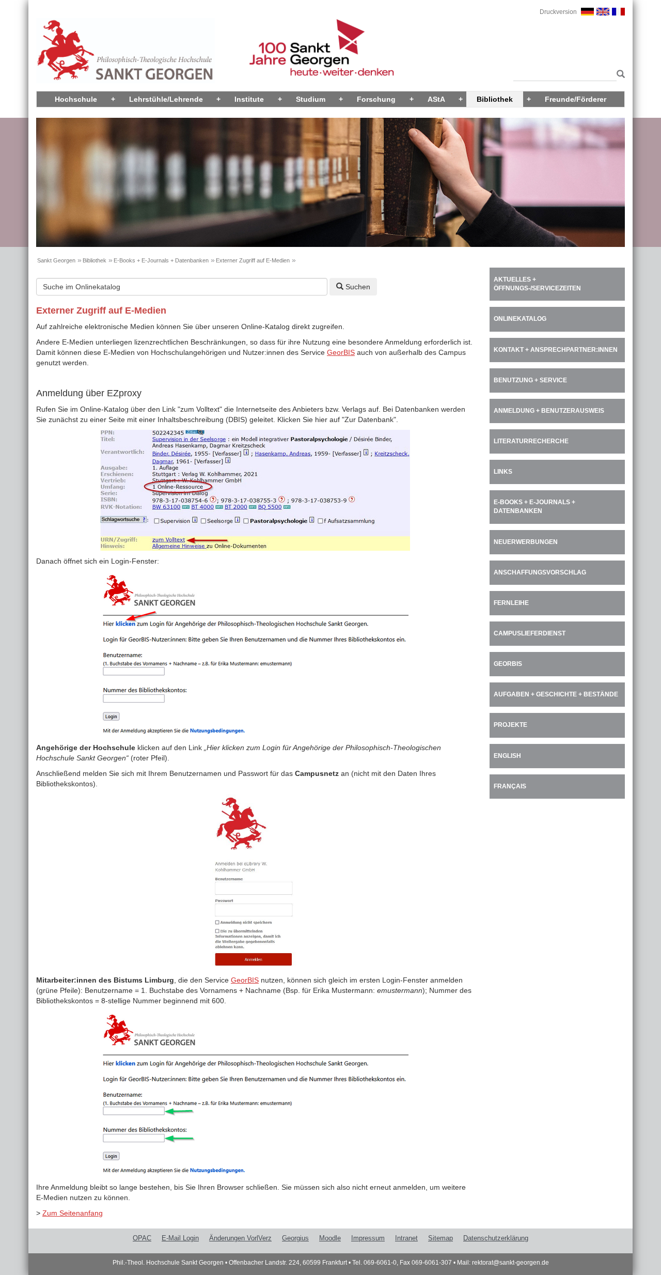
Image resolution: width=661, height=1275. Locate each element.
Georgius (295, 1238)
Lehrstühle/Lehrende (166, 99)
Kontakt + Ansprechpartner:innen (556, 349)
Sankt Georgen (56, 260)
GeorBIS (341, 352)
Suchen (356, 287)
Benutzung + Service (530, 380)
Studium (310, 99)
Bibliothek (495, 99)
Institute (249, 99)
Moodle (330, 1238)
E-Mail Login (180, 1238)
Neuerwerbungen (526, 542)
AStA (436, 99)
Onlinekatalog (520, 318)
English (507, 755)
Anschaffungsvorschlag (540, 572)
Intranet (406, 1238)
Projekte (510, 724)
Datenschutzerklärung (495, 1238)
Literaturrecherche (531, 441)
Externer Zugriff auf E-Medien (253, 260)
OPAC (142, 1238)
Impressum (368, 1238)
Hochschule (76, 99)
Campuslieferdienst (529, 633)
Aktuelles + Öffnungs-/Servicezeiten (537, 284)
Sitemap (440, 1238)
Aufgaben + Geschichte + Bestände (556, 694)
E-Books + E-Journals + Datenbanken (161, 260)
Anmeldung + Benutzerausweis (549, 410)
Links (503, 471)
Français (510, 786)
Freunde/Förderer (575, 99)
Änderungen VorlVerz (240, 1238)
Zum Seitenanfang (72, 1213)
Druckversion (558, 11)
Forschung (376, 99)
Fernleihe (511, 603)
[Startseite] (125, 50)
